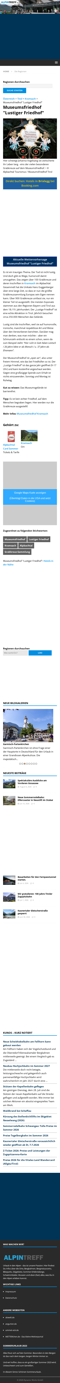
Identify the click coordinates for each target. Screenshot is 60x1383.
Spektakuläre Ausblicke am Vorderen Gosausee (32, 782)
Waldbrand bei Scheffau (17, 1110)
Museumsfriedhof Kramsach (32, 413)
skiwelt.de (9, 1317)
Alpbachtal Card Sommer (10, 446)
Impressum (10, 1291)
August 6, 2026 (25, 787)
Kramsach (30, 98)
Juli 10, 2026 (24, 803)
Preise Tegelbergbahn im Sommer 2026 (25, 1135)
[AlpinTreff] (30, 11)
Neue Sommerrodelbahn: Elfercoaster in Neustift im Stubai (35, 798)
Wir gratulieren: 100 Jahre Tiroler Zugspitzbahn (35, 895)
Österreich (9, 98)
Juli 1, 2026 (24, 900)
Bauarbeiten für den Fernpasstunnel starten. (37, 878)
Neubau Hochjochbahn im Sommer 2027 (26, 1065)
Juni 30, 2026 (25, 917)
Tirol (19, 98)
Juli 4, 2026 (24, 883)
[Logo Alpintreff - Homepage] (23, 1262)
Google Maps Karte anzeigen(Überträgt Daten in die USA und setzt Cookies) (30, 496)
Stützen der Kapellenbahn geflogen (23, 1086)
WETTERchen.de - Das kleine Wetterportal (24, 1336)
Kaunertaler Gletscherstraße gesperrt (33, 912)
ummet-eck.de (12, 1330)
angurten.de (11, 1323)
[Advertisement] (31, 36)
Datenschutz (11, 1297)
